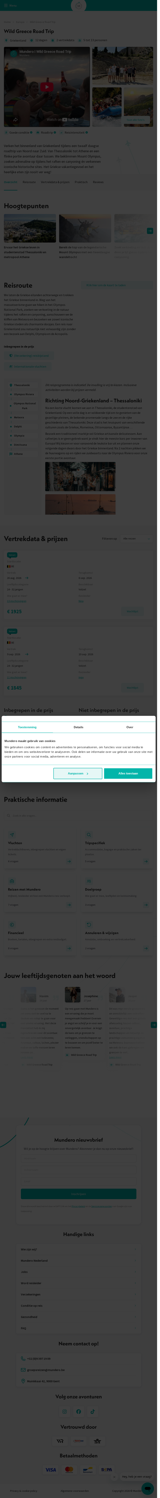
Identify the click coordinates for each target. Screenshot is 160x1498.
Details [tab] (78, 727)
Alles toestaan (128, 773)
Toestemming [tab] (27, 727)
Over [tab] (129, 727)
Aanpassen (75, 773)
